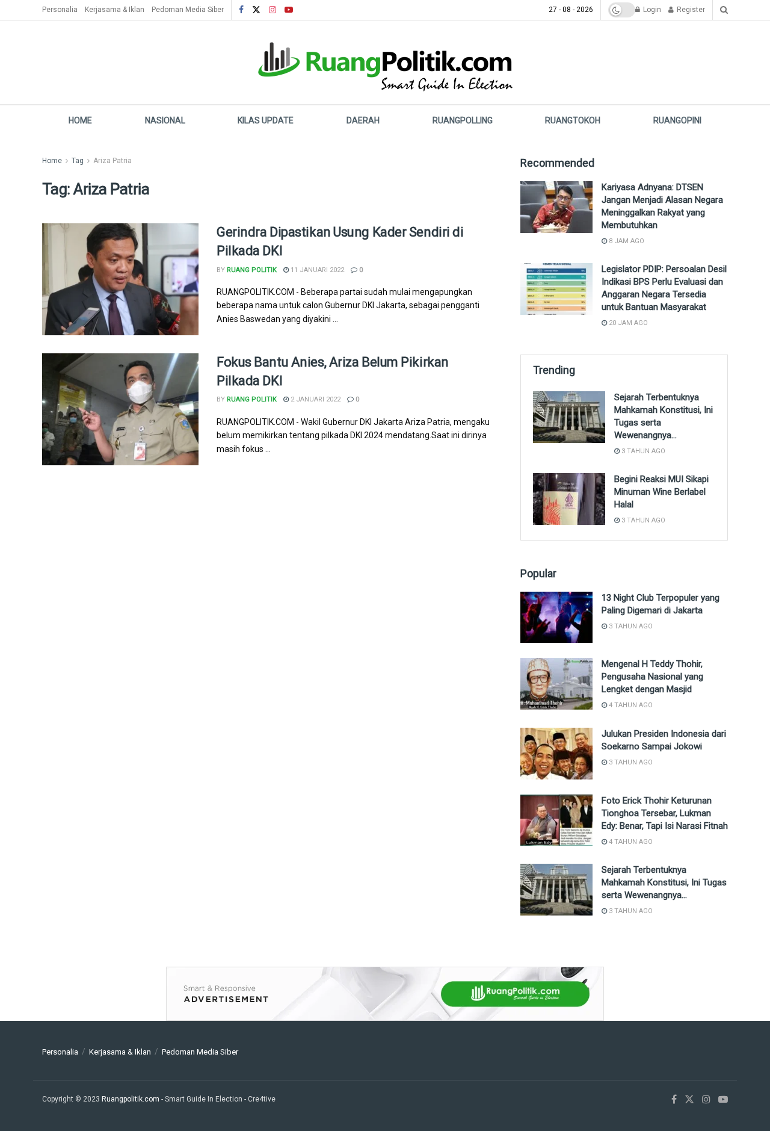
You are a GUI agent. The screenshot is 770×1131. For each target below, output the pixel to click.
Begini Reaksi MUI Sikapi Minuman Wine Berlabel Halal (661, 492)
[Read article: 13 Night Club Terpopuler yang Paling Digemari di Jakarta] (556, 617)
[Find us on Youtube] (289, 10)
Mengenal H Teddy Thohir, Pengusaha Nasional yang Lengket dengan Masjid (652, 676)
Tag (78, 160)
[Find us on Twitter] (256, 10)
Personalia (60, 9)
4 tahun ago (630, 705)
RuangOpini (677, 120)
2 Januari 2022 (314, 399)
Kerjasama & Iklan (114, 9)
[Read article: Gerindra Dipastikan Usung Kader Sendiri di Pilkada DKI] (120, 279)
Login (651, 9)
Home (80, 120)
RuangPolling (463, 120)
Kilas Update (266, 120)
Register (690, 9)
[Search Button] (724, 10)
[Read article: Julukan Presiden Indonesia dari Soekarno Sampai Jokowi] (556, 753)
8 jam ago (625, 241)
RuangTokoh (572, 120)
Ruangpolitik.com (131, 1099)
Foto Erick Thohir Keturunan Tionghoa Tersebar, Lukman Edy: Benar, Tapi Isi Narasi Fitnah (665, 813)
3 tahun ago (642, 451)
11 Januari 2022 (316, 270)
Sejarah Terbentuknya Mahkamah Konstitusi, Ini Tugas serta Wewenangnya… (664, 882)
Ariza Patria (112, 160)
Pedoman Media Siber (188, 9)
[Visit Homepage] (385, 62)
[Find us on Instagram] (272, 10)
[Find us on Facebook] (241, 10)
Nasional (165, 120)
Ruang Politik (252, 270)
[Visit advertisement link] (385, 994)
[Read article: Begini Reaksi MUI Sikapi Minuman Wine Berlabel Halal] (569, 499)
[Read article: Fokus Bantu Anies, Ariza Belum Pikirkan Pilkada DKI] (120, 409)
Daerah (363, 120)
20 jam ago (627, 323)
